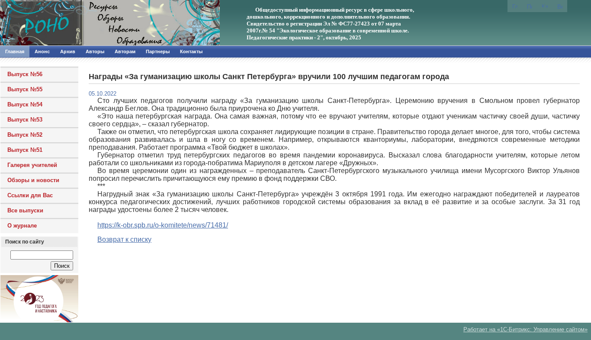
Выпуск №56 (24, 74)
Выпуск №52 (24, 135)
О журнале (22, 225)
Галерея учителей (32, 165)
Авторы (95, 51)
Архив (67, 51)
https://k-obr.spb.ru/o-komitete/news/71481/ (162, 225)
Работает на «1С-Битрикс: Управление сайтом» (525, 329)
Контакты (191, 51)
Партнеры (158, 51)
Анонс (42, 51)
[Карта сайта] (544, 5)
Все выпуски (25, 210)
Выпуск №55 (24, 89)
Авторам (125, 51)
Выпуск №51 (24, 150)
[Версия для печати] (559, 6)
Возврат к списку (124, 239)
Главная (14, 51)
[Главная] (93, 23)
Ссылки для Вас (30, 195)
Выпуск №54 (24, 104)
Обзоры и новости (33, 180)
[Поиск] (529, 6)
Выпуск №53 (24, 119)
